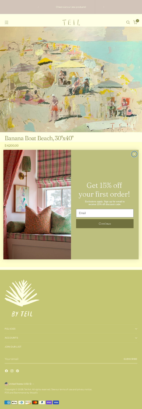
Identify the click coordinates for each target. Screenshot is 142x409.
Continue (105, 223)
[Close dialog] (134, 154)
